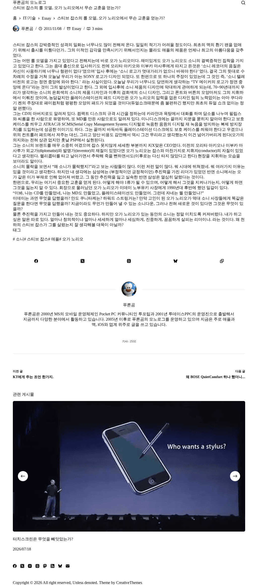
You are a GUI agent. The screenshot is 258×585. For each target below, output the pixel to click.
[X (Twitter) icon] (129, 331)
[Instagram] (30, 566)
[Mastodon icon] (149, 331)
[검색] (243, 3)
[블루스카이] (175, 261)
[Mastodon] (45, 566)
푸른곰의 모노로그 (29, 2)
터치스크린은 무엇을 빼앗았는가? (43, 539)
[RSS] (52, 566)
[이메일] (68, 566)
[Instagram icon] (139, 331)
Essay (76, 28)
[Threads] (129, 261)
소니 (18, 239)
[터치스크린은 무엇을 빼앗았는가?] (129, 466)
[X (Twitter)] (82, 261)
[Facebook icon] (109, 331)
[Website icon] (119, 331)
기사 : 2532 (129, 341)
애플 (53, 239)
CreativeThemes (129, 582)
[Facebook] (36, 261)
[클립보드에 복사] (222, 261)
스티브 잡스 (36, 239)
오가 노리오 (71, 239)
